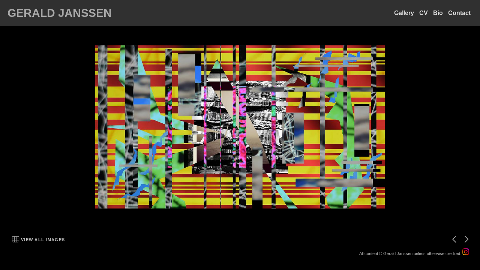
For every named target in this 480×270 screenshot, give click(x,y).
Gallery (404, 13)
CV (423, 13)
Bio (438, 13)
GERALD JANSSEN (60, 13)
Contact (459, 13)
